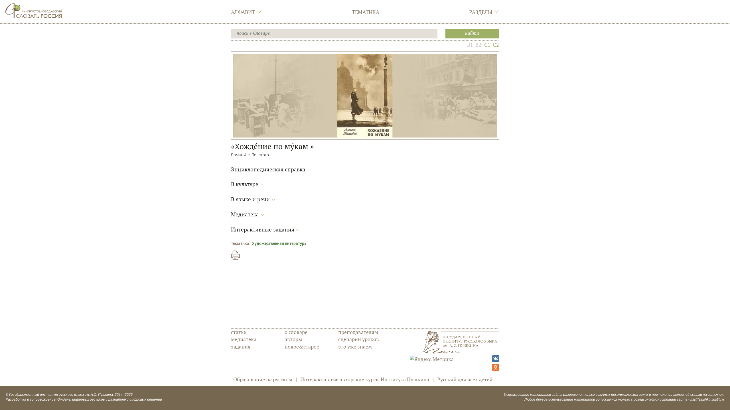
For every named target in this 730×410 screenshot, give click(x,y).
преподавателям (358, 332)
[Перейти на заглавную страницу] (33, 10)
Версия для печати (235, 255)
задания (241, 346)
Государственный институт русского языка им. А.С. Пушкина (61, 394)
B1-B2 (474, 44)
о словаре (296, 332)
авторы (293, 339)
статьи (239, 332)
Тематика (365, 12)
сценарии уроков (358, 339)
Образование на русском (262, 379)
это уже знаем (355, 346)
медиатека (243, 339)
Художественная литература (279, 243)
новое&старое (302, 346)
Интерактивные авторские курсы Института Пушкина (364, 379)
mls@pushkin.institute (707, 399)
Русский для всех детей (464, 379)
